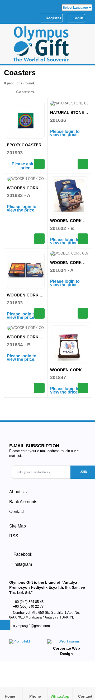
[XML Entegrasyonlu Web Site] (27, 642)
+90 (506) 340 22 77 (28, 606)
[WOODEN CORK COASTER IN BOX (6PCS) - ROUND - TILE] (69, 253)
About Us (18, 492)
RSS (13, 536)
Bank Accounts (23, 502)
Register (52, 18)
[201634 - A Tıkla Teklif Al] (83, 313)
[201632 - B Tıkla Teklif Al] (83, 238)
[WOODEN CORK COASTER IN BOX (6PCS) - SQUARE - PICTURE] (26, 270)
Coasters (25, 92)
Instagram (22, 564)
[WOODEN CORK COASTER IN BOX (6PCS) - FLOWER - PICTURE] (69, 195)
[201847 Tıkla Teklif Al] (83, 388)
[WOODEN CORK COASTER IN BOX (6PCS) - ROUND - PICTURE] (26, 328)
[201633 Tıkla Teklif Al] (39, 313)
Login (77, 18)
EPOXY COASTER (24, 145)
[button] (85, 45)
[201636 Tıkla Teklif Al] (83, 164)
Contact (16, 511)
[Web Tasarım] (66, 642)
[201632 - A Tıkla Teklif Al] (39, 238)
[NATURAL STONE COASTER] (69, 103)
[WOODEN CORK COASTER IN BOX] (69, 344)
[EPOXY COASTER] (26, 120)
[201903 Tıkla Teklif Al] (39, 164)
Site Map (17, 526)
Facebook (22, 554)
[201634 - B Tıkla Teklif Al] (39, 388)
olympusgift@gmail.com (31, 626)
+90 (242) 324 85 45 (28, 602)
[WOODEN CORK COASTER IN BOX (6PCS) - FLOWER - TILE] (26, 179)
